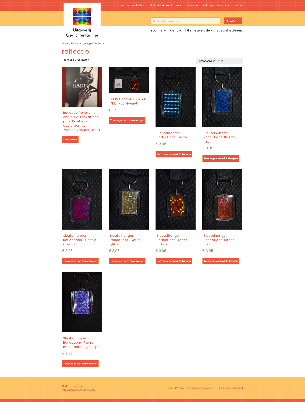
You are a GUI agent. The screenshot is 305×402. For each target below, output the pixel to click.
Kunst (179, 5)
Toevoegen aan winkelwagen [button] (127, 120)
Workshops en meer (213, 5)
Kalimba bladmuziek (160, 5)
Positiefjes (138, 5)
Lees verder (70, 139)
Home (125, 5)
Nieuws (190, 5)
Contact (238, 5)
